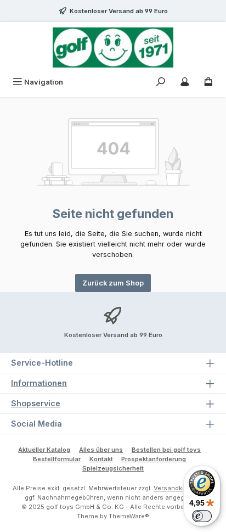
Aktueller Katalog (44, 449)
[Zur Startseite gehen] (113, 47)
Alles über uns (101, 449)
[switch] (202, 516)
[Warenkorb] (208, 82)
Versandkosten (177, 488)
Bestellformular (57, 459)
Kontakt (101, 459)
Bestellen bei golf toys (166, 449)
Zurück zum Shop (113, 283)
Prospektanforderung (153, 459)
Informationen (39, 383)
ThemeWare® (129, 516)
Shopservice (35, 403)
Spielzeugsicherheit (113, 468)
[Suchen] (161, 82)
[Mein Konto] (185, 82)
